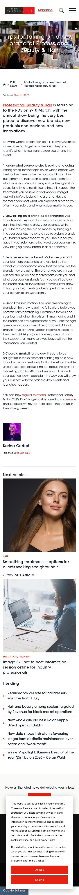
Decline (39, 879)
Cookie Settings (14, 890)
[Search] (61, 10)
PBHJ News (13, 84)
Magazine (45, 10)
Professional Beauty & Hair (27, 105)
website (70, 399)
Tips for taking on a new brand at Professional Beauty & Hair (45, 84)
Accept (39, 869)
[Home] (20, 10)
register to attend (34, 395)
